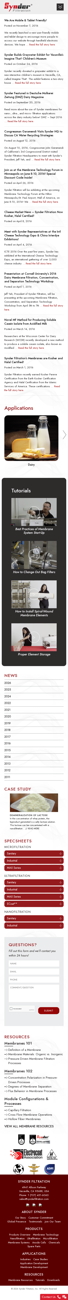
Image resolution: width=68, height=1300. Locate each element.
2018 (7, 730)
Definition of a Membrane (24, 1050)
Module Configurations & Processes (26, 1101)
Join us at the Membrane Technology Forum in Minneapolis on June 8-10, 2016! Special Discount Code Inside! (33, 174)
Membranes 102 (18, 1071)
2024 (7, 696)
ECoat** (12, 904)
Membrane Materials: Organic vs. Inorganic (35, 1054)
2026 (7, 683)
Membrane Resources (20, 1280)
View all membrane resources (29, 1126)
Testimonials (35, 1221)
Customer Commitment (40, 1218)
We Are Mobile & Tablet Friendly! (25, 20)
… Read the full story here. (40, 44)
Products (34, 1229)
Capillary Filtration (19, 1110)
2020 (7, 716)
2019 (7, 723)
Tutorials (40, 1280)
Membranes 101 (18, 1043)
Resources (34, 1274)
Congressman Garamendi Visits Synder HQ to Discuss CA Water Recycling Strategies (33, 133)
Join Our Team (53, 1221)
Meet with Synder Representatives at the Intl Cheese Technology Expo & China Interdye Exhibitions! (32, 235)
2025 (7, 689)
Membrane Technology (46, 1235)
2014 (7, 757)
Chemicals (54, 1242)
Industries (25, 1259)
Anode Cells (39, 1242)
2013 (7, 763)
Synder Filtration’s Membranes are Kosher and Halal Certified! (33, 360)
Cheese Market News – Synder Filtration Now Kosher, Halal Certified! (33, 214)
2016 (7, 743)
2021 (7, 710)
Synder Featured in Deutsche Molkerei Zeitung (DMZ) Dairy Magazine (28, 95)
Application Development (34, 1263)
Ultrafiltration (33, 1238)
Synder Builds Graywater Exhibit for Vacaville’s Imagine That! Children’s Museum (33, 57)
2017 (7, 737)
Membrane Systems (19, 1242)
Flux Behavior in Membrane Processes (32, 1091)
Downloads (53, 1280)
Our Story (20, 1218)
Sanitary (11, 853)
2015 (7, 750)
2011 (7, 777)
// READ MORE (32, 828)
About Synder (34, 1212)
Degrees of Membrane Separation (29, 1086)
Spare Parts (34, 1246)
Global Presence (16, 1221)
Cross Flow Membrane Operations (30, 1115)
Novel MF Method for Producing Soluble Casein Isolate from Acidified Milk (30, 322)
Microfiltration (50, 1238)
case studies (40, 1259)
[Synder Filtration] (18, 7)
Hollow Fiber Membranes (24, 1119)
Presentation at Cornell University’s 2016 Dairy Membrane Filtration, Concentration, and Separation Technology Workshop (31, 277)
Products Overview (19, 1235)
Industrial (12, 861)
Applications (34, 1253)
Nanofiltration (17, 1238)
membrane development (34, 1267)
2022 (7, 703)
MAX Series (14, 868)
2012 (7, 770)
